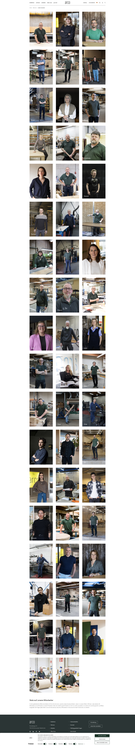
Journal (55, 2)
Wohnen (38, 2)
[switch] (55, 744)
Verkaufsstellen (92, 2)
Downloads (73, 731)
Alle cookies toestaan (102, 735)
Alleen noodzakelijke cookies (102, 742)
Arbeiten (43, 2)
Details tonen (80, 743)
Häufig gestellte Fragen (76, 728)
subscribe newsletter (95, 726)
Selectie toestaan (102, 739)
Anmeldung (93, 722)
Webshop (85, 2)
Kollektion (32, 2)
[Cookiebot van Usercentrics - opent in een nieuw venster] (30, 744)
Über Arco (49, 2)
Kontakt (72, 725)
